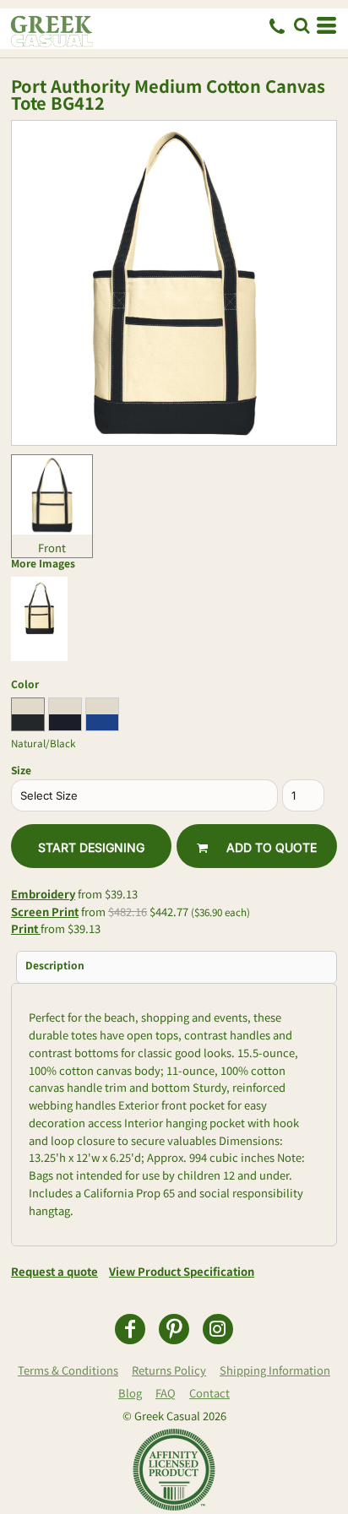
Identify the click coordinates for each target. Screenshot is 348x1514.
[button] (301, 25)
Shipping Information (275, 1370)
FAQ (165, 1393)
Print (26, 928)
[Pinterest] (174, 1329)
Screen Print (45, 912)
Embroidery (43, 894)
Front (52, 548)
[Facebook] (130, 1329)
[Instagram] (218, 1329)
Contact (209, 1393)
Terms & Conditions (68, 1370)
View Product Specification (181, 1271)
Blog (130, 1393)
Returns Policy (169, 1370)
